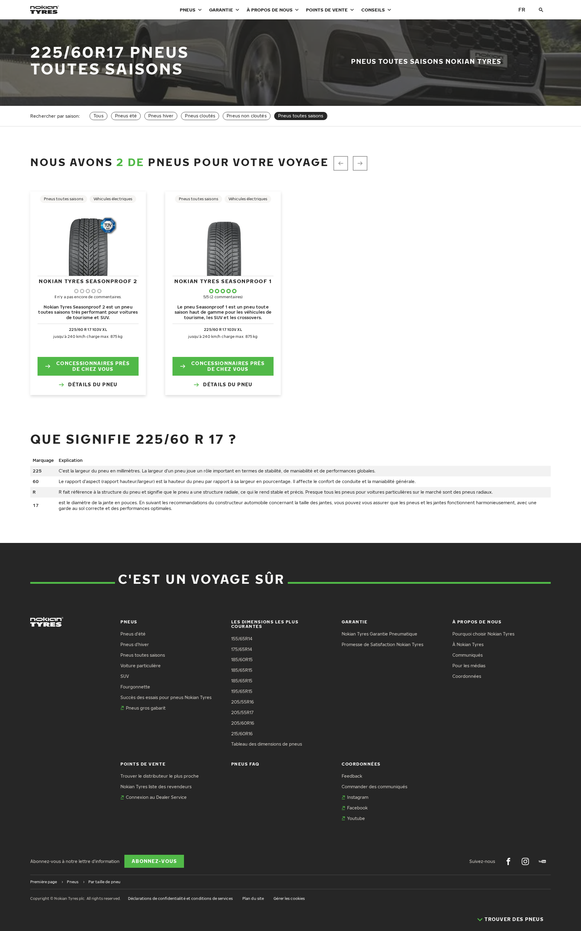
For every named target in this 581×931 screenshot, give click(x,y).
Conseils (373, 9)
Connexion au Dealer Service (156, 797)
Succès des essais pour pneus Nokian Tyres (166, 697)
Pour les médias (468, 665)
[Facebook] (508, 861)
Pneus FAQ (245, 763)
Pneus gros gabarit (146, 707)
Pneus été (126, 115)
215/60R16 (242, 733)
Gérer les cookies (289, 898)
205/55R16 (242, 701)
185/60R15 (242, 659)
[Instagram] (525, 861)
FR (521, 9)
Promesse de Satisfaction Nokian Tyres (382, 644)
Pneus (187, 9)
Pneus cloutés (200, 115)
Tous (98, 115)
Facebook (357, 807)
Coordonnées (466, 676)
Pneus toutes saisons (142, 655)
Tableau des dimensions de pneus (266, 743)
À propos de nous (270, 9)
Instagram (357, 797)
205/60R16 (242, 723)
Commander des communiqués (374, 786)
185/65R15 (241, 670)
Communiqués (467, 655)
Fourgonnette (135, 686)
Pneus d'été (133, 633)
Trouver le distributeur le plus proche (159, 776)
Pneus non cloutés (246, 115)
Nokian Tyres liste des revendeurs (156, 786)
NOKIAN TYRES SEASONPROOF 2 (88, 281)
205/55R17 (242, 712)
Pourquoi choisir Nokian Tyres (483, 633)
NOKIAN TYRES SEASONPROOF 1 (223, 281)
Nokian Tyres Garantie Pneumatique (379, 633)
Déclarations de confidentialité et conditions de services (180, 898)
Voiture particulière (140, 665)
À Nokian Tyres (468, 644)
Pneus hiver (161, 115)
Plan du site (253, 898)
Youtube (356, 818)
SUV (124, 676)
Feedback (352, 776)
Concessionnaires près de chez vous (93, 366)
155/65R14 (241, 638)
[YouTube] (542, 861)
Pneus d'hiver (134, 644)
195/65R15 (241, 691)
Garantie (221, 9)
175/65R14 (241, 649)
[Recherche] (541, 9)
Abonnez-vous (154, 861)
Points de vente (327, 9)
